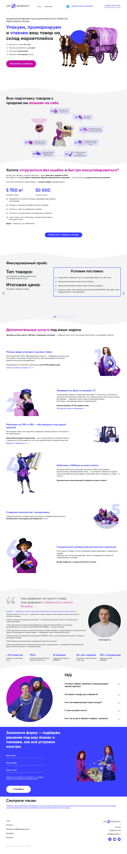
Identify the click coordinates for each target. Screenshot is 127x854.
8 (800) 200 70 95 (112, 6)
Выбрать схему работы (17, 443)
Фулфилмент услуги (37, 808)
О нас (8, 821)
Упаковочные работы (96, 806)
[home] (17, 6)
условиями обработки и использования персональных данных (24, 778)
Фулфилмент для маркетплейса (40, 806)
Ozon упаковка (65, 808)
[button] (39, 6)
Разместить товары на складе (64, 235)
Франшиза (48, 6)
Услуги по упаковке (81, 806)
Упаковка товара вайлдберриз (17, 806)
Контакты (9, 825)
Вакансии (9, 837)
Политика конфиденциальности (17, 829)
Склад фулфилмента (52, 808)
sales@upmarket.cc (114, 834)
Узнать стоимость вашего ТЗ (19, 368)
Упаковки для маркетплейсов (63, 806)
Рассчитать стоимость (21, 64)
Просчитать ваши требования (71, 408)
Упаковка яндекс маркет (21, 808)
